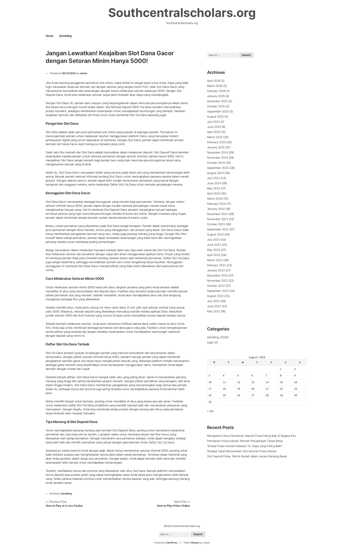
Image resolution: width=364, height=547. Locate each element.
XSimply (195, 542)
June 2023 (214, 244)
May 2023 (213, 250)
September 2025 (218, 111)
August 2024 (215, 173)
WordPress (172, 542)
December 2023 (217, 214)
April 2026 (213, 80)
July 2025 (213, 121)
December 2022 (217, 275)
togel (210, 342)
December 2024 (217, 152)
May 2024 (213, 188)
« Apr (210, 411)
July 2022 (213, 301)
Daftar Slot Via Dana (161, 442)
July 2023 (213, 239)
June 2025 (214, 127)
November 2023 (217, 219)
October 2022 (216, 285)
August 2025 (215, 116)
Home (49, 36)
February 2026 (216, 91)
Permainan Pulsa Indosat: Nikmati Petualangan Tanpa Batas (245, 441)
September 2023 (218, 229)
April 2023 (213, 255)
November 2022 (217, 280)
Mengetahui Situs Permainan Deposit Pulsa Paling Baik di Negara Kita (251, 436)
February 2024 (216, 203)
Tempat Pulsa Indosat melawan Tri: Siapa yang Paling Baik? (244, 446)
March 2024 (215, 198)
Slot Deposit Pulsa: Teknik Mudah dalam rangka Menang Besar (247, 456)
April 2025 (213, 132)
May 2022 (213, 311)
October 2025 (216, 106)
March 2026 (215, 86)
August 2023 (215, 234)
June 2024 (214, 183)
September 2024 (218, 168)
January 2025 (216, 147)
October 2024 (216, 162)
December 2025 (217, 101)
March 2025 (215, 137)
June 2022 (214, 306)
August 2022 (215, 296)
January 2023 (216, 270)
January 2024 (216, 209)
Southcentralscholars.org (182, 12)
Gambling (65, 36)
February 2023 (216, 265)
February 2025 (216, 142)
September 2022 (218, 291)
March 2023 (215, 260)
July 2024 (213, 178)
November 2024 (217, 157)
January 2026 (216, 96)
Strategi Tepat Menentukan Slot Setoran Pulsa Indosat (241, 451)
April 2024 (213, 193)
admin (83, 73)
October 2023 (216, 224)
